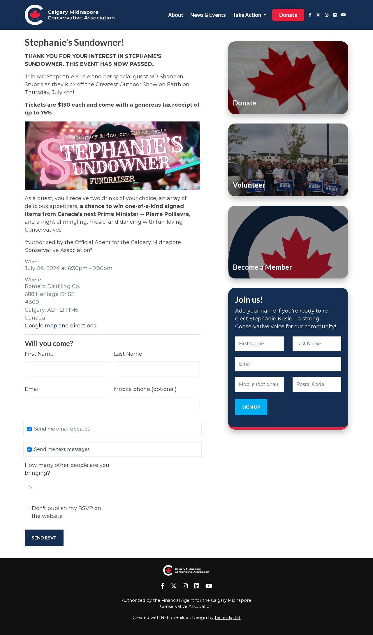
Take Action (247, 15)
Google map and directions (60, 325)
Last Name (128, 354)
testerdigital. (228, 617)
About (175, 15)
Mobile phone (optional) (145, 389)
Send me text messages (61, 449)
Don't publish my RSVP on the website (66, 512)
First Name (39, 354)
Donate (288, 15)
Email (32, 389)
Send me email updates (61, 429)
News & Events (208, 15)
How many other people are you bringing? (67, 469)
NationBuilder (175, 617)
